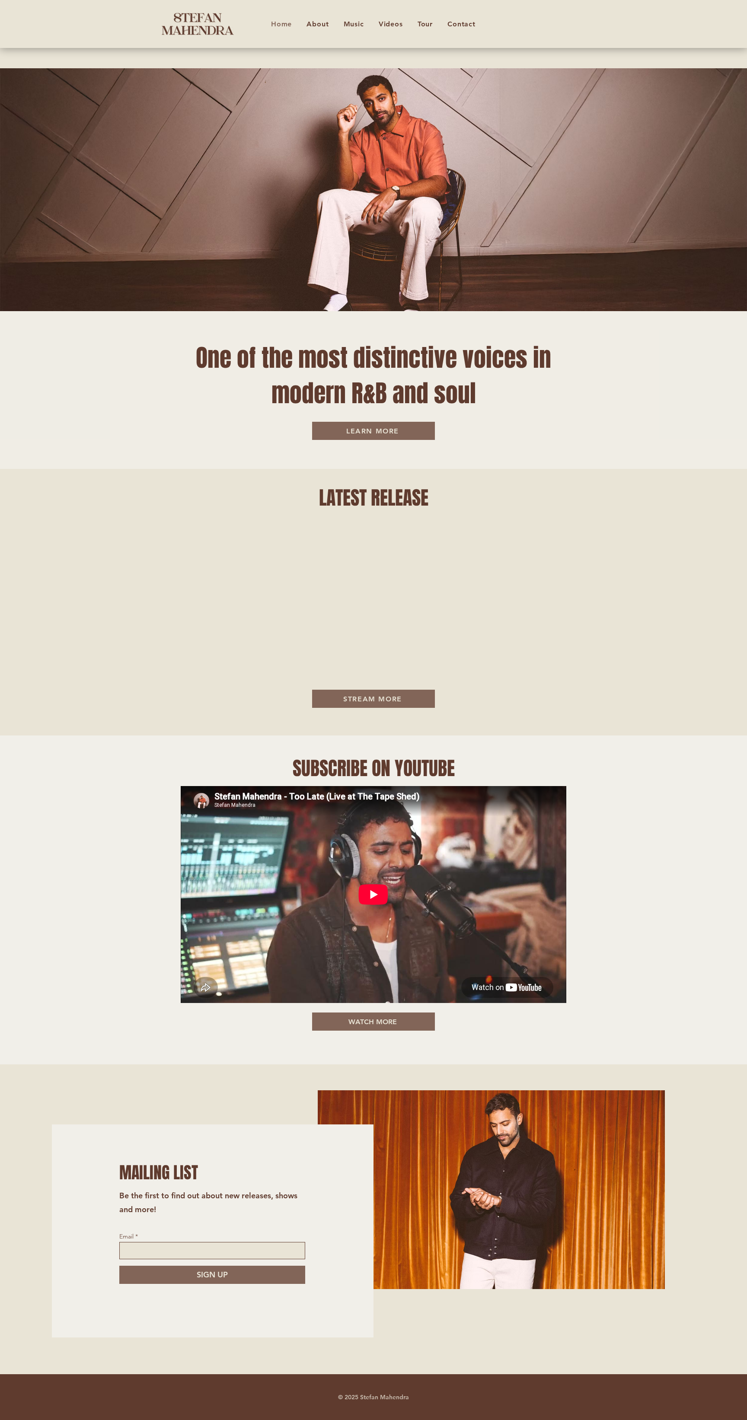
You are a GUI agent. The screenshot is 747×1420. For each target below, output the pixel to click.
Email (126, 1236)
